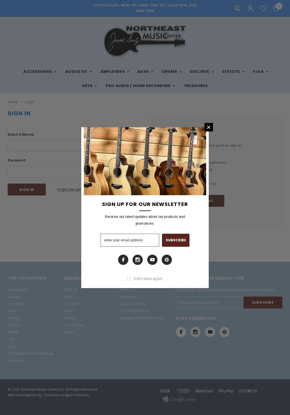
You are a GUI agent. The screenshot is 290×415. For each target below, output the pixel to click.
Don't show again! (148, 279)
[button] (208, 127)
